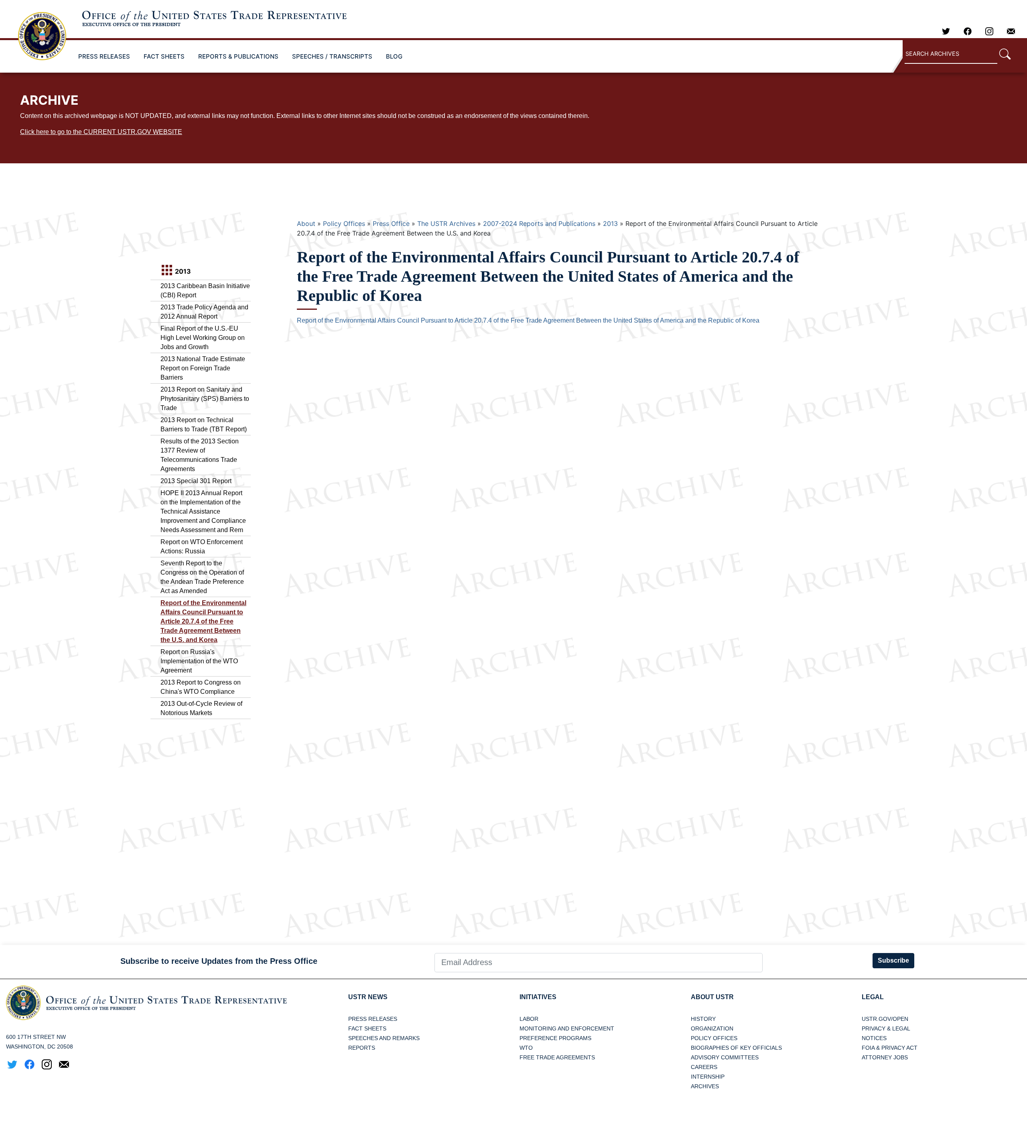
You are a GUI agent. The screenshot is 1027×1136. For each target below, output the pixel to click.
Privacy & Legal (886, 1028)
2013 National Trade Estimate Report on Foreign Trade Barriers (202, 368)
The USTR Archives (446, 223)
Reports (361, 1048)
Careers (704, 1067)
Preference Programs (555, 1038)
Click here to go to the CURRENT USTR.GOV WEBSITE (101, 131)
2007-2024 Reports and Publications (539, 223)
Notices (874, 1038)
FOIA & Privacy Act (889, 1048)
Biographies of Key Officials (736, 1048)
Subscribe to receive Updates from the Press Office (218, 961)
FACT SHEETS (164, 56)
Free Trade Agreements (557, 1057)
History (703, 1019)
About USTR (712, 997)
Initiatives (538, 997)
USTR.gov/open (885, 1019)
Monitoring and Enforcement (567, 1028)
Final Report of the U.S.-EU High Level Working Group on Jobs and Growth (202, 337)
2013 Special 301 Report (195, 481)
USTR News (368, 997)
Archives (705, 1086)
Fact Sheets (367, 1028)
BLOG (394, 56)
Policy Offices (344, 223)
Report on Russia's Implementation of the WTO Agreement (199, 661)
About (306, 223)
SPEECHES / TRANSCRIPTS (332, 56)
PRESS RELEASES (104, 56)
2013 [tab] (182, 271)
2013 (610, 223)
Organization (712, 1028)
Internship (708, 1076)
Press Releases (372, 1019)
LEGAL (873, 997)
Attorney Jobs (885, 1057)
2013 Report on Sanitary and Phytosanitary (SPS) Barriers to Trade (204, 398)
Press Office (391, 223)
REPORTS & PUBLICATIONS (238, 56)
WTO (526, 1048)
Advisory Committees (725, 1057)
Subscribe (893, 960)
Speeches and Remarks (384, 1038)
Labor (529, 1019)
